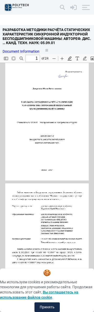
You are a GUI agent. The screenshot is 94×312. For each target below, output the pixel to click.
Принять (47, 307)
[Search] (62, 7)
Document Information (21, 51)
